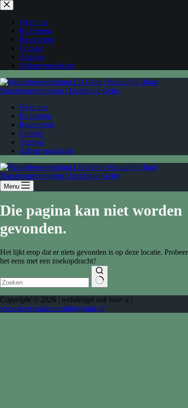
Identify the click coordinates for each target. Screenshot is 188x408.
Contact (31, 133)
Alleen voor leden (46, 150)
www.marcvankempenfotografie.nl (52, 308)
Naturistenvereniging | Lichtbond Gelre (59, 91)
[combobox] (44, 282)
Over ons (33, 107)
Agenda (31, 142)
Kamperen (35, 116)
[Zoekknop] (99, 276)
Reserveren (36, 124)
